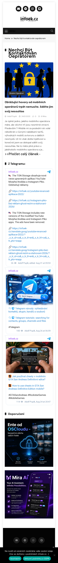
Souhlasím (15, 558)
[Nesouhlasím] (54, 555)
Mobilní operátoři (17, 93)
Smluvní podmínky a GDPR (36, 558)
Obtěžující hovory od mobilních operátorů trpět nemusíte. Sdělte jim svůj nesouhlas (29, 106)
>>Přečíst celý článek (22, 154)
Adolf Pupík (12, 116)
